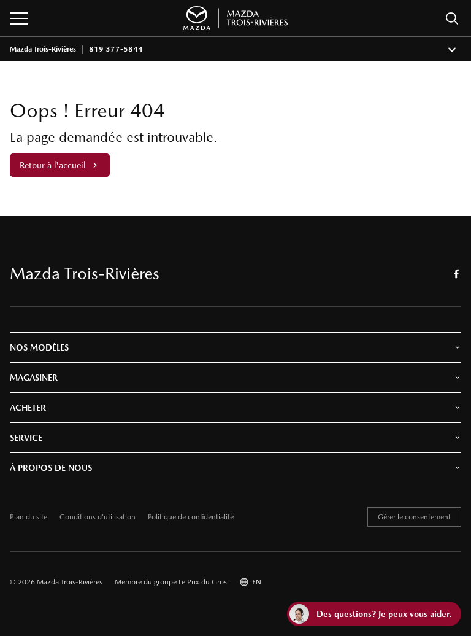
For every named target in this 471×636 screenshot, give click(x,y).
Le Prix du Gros (202, 582)
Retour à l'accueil (52, 165)
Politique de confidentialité (191, 517)
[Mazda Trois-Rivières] (235, 18)
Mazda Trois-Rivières (43, 49)
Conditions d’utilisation (97, 517)
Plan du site (28, 517)
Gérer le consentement (414, 517)
